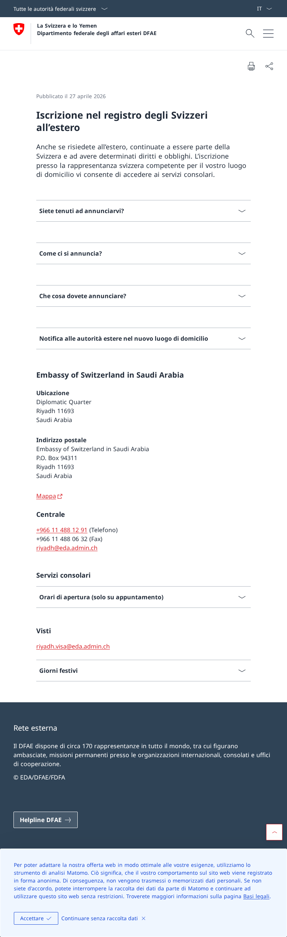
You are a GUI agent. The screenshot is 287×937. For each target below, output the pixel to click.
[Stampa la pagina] (251, 66)
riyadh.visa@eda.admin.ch (73, 646)
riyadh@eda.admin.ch (67, 548)
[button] (274, 832)
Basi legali (256, 896)
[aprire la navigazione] (268, 33)
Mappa (46, 496)
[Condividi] (269, 66)
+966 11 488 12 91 (61, 530)
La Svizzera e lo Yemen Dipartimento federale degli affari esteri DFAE (97, 29)
